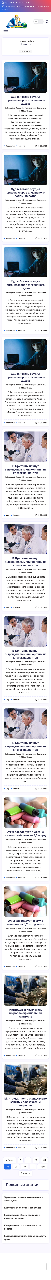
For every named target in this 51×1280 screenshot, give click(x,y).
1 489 (42, 1166)
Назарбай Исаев (14, 108)
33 (36, 1160)
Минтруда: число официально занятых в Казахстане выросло (25, 1102)
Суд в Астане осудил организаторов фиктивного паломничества (26, 192)
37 (24, 1166)
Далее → (25, 1173)
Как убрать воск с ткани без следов (22, 1207)
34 (44, 1160)
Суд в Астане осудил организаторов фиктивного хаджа (26, 100)
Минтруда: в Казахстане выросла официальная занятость (25, 1013)
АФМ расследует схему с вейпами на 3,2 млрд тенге (25, 922)
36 (16, 1166)
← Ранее (9, 1160)
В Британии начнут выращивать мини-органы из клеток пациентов (25, 469)
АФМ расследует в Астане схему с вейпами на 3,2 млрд (25, 833)
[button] (38, 21)
